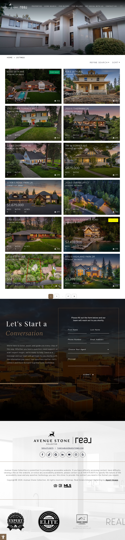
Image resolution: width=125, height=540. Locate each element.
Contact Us (111, 6)
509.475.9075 (47, 448)
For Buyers (64, 6)
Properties (37, 6)
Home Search (50, 6)
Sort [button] (115, 62)
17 (68, 296)
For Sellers (77, 6)
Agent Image (112, 480)
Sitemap (69, 480)
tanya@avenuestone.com (70, 448)
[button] (57, 101)
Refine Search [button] (99, 62)
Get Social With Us (94, 6)
